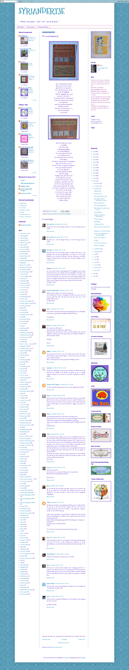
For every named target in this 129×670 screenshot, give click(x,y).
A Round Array (24, 233)
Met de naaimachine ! (25, 425)
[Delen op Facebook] (67, 211)
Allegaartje (23, 240)
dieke (48, 596)
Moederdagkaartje (25, 429)
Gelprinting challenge (25, 333)
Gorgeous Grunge (24, 337)
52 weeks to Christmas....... (27, 160)
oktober (97, 189)
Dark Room (23, 292)
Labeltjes (22, 398)
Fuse (21, 326)
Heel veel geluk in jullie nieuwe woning (101, 209)
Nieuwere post (46, 639)
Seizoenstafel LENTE (25, 490)
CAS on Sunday (24, 121)
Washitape (23, 578)
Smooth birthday (30, 64)
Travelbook (23, 542)
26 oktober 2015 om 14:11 (57, 309)
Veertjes (22, 556)
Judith (48, 502)
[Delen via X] (65, 211)
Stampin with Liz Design (53, 384)
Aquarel (22, 245)
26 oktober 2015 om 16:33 (66, 384)
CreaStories (24, 36)
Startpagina (20, 27)
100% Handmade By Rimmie (27, 183)
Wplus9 (22, 585)
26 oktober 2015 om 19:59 (57, 434)
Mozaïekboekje (24, 432)
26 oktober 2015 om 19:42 (57, 414)
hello (21, 357)
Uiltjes (21, 547)
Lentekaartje (23, 407)
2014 (94, 273)
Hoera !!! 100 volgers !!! (100, 238)
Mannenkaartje (62, 214)
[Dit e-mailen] (61, 211)
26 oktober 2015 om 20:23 (58, 467)
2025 (94, 154)
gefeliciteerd (55, 214)
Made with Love (24, 414)
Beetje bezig (23, 203)
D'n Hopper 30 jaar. (31, 51)
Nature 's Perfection (25, 436)
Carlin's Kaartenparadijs (27, 147)
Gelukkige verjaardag (25, 335)
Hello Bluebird (23, 360)
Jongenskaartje (24, 378)
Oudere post (81, 639)
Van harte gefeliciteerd (26, 554)
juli (95, 254)
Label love (22, 396)
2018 (94, 173)
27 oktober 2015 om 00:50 (62, 554)
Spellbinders (23, 515)
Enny (48, 565)
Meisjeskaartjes (24, 423)
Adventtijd (22, 236)
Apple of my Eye (24, 242)
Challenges (49, 214)
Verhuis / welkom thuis (26, 558)
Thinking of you (98, 193)
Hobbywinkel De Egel (26, 134)
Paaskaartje (23, 452)
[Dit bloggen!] (63, 211)
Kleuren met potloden (26, 88)
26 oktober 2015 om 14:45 (58, 325)
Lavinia (22, 402)
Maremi (22, 418)
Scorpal (22, 488)
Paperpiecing (23, 456)
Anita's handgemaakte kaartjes (26, 189)
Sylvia (48, 309)
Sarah (100, 65)
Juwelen (22, 380)
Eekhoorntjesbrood (99, 203)
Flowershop (23, 321)
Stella (48, 434)
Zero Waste (23, 592)
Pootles (22, 212)
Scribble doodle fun (99, 224)
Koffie (21, 393)
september (97, 249)
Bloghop (22, 263)
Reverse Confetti (24, 477)
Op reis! (22, 447)
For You (22, 324)
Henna (21, 364)
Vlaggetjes (68, 214)
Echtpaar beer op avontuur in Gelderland (32, 38)
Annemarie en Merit (26, 193)
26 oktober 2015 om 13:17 (59, 250)
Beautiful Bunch (24, 256)
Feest (21, 317)
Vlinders (22, 569)
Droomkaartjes (24, 306)
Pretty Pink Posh (24, 465)
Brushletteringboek (25, 272)
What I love (23, 581)
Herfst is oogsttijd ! (99, 245)
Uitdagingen (23, 549)
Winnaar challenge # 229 (31, 137)
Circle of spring (24, 285)
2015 (94, 181)
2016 (94, 178)
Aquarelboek (23, 247)
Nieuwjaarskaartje (25, 443)
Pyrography (23, 470)
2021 (94, 165)
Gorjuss (22, 339)
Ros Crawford (50, 224)
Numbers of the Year (25, 445)
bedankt (22, 258)
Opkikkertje (97, 222)
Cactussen (23, 274)
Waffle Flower (24, 576)
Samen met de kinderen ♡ (27, 479)
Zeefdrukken (23, 587)
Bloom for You (24, 265)
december (97, 183)
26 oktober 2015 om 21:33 (58, 537)
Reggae (22, 474)
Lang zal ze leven (24, 400)
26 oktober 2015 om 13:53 (66, 290)
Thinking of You (24, 540)
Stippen (22, 529)
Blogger (84, 658)
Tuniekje (96, 240)
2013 (94, 276)
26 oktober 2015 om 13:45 (58, 268)
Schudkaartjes (24, 486)
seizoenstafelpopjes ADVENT (27, 495)
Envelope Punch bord (25, 315)
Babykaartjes (23, 251)
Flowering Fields (24, 319)
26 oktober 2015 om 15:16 (57, 351)
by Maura (23, 62)
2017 (94, 176)
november (97, 186)
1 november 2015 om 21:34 (56, 596)
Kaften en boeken (24, 382)
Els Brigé (22, 310)
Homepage (64, 639)
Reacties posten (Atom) (56, 647)
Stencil (21, 520)
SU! (21, 531)
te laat (22, 536)
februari (97, 267)
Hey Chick (22, 371)
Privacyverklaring (43, 27)
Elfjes (21, 308)
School (22, 483)
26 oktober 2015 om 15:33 (59, 368)
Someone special (98, 219)
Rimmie (48, 325)
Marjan (49, 395)
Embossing (23, 312)
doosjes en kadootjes (25, 301)
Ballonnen (22, 254)
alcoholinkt (23, 238)
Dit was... (22, 299)
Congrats (22, 290)
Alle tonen (35, 100)
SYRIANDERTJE (42, 11)
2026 (94, 151)
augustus (97, 251)
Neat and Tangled (24, 438)
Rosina (48, 414)
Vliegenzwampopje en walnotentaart (99, 215)
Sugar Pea (22, 533)
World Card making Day (100, 243)
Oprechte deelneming (25, 450)
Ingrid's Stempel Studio (53, 290)
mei (96, 259)
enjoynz (67, 658)
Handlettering (23, 346)
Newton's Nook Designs (26, 441)
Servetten (22, 506)
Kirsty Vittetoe (50, 554)
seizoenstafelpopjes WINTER (27, 502)
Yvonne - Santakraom (25, 217)
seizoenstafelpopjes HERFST (27, 499)
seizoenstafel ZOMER (25, 492)
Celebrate (22, 278)
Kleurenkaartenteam (25, 391)
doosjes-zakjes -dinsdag (26, 303)
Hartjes (22, 353)
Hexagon (22, 369)
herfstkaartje (23, 366)
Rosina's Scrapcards (26, 225)
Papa (21, 454)
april (96, 262)
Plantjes (22, 461)
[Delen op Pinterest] (69, 211)
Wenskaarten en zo (25, 214)
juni (96, 257)
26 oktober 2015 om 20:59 (57, 486)
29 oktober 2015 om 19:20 (62, 583)
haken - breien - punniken (27, 344)
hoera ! (22, 373)
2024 (94, 157)
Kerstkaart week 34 (31, 162)
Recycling (22, 472)
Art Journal (23, 249)
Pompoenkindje (98, 212)
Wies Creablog (24, 75)
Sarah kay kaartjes (25, 481)
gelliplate (22, 330)
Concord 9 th (23, 287)
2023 (94, 160)
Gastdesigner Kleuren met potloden (31, 77)
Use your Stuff (24, 551)
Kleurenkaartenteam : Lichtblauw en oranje (100, 199)
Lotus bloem (23, 409)
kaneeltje (49, 368)
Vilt (21, 563)
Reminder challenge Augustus (30, 91)
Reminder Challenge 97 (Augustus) (31, 150)
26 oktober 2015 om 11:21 (61, 237)
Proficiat (22, 468)
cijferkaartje (23, 283)
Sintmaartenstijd (24, 511)
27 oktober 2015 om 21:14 (56, 565)
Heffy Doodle (23, 355)
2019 (94, 170)
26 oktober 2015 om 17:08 (58, 395)
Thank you (22, 538)
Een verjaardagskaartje (100, 205)
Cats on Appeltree (25, 276)
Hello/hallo (23, 362)
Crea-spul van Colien (26, 49)
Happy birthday (24, 351)
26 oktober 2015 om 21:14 (57, 502)
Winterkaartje (24, 583)
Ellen (48, 486)
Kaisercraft (23, 384)
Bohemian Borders (25, 267)
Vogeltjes (22, 572)
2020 (94, 168)
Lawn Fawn (23, 208)
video (21, 560)
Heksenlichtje (97, 191)
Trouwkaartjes (24, 545)
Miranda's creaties (25, 210)
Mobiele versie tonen (63, 643)
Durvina (49, 467)
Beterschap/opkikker (25, 261)
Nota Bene (49, 250)
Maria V (49, 537)
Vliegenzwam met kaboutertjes (102, 231)
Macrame (22, 411)
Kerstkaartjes (24, 387)
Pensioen (22, 459)
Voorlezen (22, 574)
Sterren (22, 526)
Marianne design (24, 420)
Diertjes (22, 294)
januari (97, 270)
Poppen (22, 463)
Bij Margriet (23, 205)
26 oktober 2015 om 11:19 (61, 224)
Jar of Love (23, 375)
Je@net (48, 351)
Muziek (22, 434)
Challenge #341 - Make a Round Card (32, 124)
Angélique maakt (25, 186)
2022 (94, 162)
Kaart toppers (31, 27)
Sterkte (22, 524)
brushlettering (24, 269)
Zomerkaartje (23, 594)
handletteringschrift (25, 348)
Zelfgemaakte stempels (26, 590)
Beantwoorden (50, 231)
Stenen (22, 522)
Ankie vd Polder (50, 583)
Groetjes (22, 342)
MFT (21, 427)
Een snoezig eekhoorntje (100, 196)
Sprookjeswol (23, 517)
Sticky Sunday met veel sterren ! (102, 227)
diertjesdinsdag (24, 296)
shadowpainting (24, 508)
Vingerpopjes (23, 565)
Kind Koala (23, 389)
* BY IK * (23, 180)
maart (96, 265)
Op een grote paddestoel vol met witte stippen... (101, 234)
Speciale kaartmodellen (26, 513)
